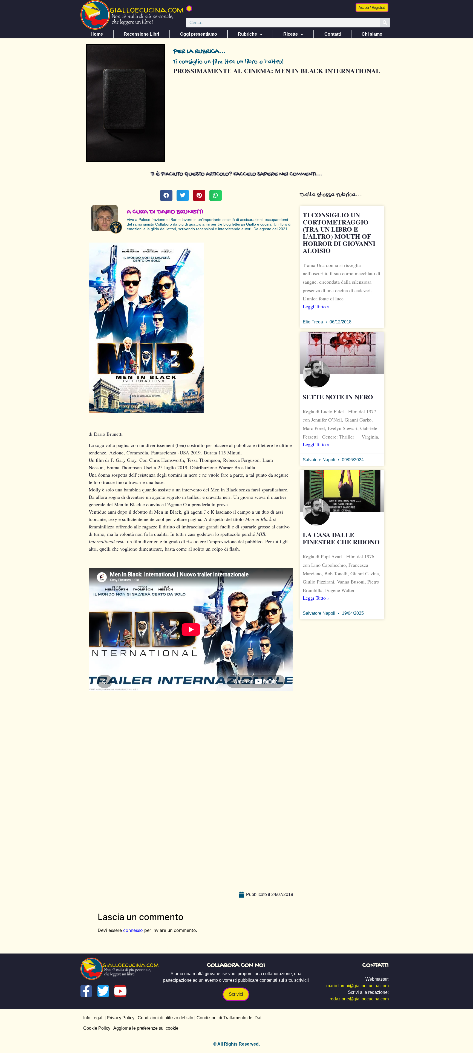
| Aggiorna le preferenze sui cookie (144, 1028)
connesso (133, 930)
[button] (189, 8)
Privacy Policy (120, 1017)
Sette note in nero (338, 397)
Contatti (332, 34)
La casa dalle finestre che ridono (341, 538)
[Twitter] (103, 991)
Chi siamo (372, 34)
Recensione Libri (141, 34)
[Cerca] (385, 22)
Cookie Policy (96, 1028)
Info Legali (93, 1017)
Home (97, 34)
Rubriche (247, 34)
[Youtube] (120, 991)
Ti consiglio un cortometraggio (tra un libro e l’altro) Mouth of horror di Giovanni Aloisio (339, 232)
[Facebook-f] (86, 991)
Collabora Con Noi (236, 965)
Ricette (290, 34)
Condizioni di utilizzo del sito (165, 1017)
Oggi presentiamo (198, 34)
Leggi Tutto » (316, 306)
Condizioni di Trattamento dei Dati (230, 1017)
